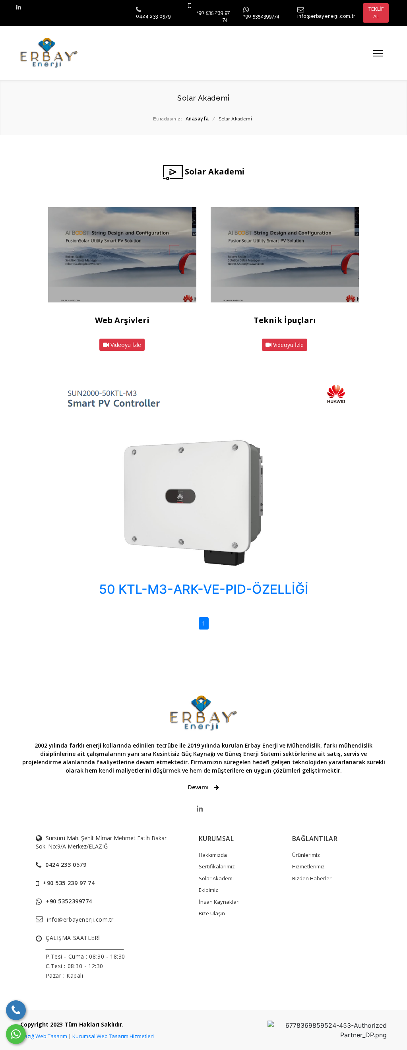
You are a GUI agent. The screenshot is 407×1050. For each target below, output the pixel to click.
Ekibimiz (208, 889)
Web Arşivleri (122, 320)
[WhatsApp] (16, 1034)
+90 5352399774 (261, 16)
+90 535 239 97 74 (69, 883)
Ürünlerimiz (306, 854)
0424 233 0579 (153, 16)
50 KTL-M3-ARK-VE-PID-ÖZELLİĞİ (203, 589)
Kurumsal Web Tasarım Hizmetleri (113, 1036)
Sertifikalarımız (217, 866)
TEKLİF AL (376, 12)
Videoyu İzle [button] (125, 345)
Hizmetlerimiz (308, 866)
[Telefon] (16, 1010)
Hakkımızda (213, 854)
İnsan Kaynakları (219, 901)
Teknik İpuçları (285, 320)
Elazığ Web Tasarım (43, 1036)
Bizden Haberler (311, 878)
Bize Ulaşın (212, 913)
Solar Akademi (216, 878)
